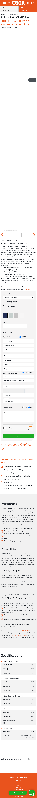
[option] (18, 129)
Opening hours (18, 796)
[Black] (16, 315)
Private (8, 337)
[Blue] (5, 315)
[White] (22, 315)
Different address (8, 407)
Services (18, 780)
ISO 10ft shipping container (19, 635)
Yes (26, 372)
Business (24, 337)
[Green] (10, 315)
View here (27, 289)
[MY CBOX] (28, 3)
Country (6, 399)
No (31, 372)
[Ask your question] (32, 793)
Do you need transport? (10, 373)
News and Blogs (18, 789)
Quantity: (5, 322)
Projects (18, 783)
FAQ (18, 785)
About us (18, 787)
